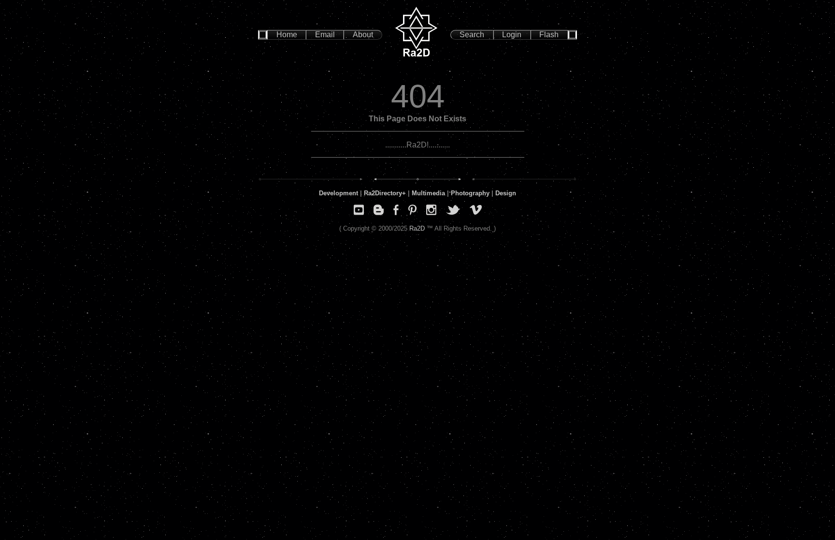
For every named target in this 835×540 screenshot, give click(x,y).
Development (338, 193)
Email (325, 34)
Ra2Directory (383, 193)
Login (511, 34)
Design (505, 193)
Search (472, 34)
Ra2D (417, 228)
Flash (549, 34)
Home (286, 34)
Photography (470, 193)
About (363, 34)
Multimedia (428, 193)
